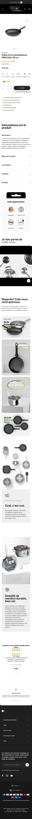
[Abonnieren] (27, 764)
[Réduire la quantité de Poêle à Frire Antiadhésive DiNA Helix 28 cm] (3, 88)
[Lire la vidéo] (16, 269)
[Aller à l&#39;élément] (14, 49)
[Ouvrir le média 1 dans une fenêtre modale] (27, 21)
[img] (16, 649)
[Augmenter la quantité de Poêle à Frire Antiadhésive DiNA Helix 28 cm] (11, 88)
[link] (22, 347)
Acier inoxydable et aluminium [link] (11, 326)
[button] (8, 61)
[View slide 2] (15, 700)
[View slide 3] (17, 700)
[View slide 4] (19, 700)
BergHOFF (5, 52)
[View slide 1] (13, 700)
